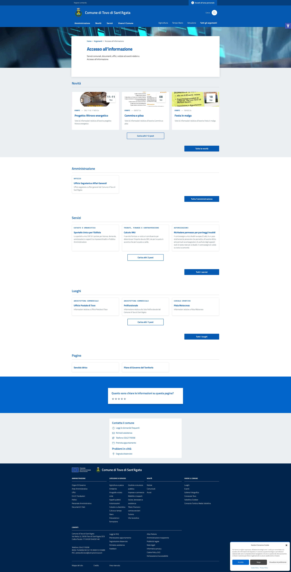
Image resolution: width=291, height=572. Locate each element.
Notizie (149, 485)
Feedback (113, 548)
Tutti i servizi (202, 272)
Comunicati (151, 488)
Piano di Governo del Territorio (138, 367)
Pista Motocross (182, 305)
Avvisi (149, 492)
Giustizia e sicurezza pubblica (135, 487)
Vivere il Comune (125, 23)
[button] (288, 26)
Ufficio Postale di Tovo (84, 305)
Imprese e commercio (136, 492)
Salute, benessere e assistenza (135, 501)
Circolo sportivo (182, 301)
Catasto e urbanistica (84, 228)
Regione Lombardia (80, 2)
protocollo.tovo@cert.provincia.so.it (89, 552)
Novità (98, 23)
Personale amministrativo (81, 503)
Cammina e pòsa (134, 115)
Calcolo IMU (129, 232)
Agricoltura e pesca (116, 485)
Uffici (74, 492)
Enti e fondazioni (78, 496)
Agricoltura (163, 22)
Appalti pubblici (115, 499)
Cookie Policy (255, 568)
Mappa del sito (77, 565)
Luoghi (186, 485)
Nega (259, 562)
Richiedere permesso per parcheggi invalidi (194, 232)
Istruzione (191, 22)
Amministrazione (82, 23)
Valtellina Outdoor (191, 499)
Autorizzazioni (181, 228)
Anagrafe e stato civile (115, 494)
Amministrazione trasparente (158, 537)
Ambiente (113, 488)
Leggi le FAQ (114, 534)
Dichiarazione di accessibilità (157, 556)
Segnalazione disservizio (118, 541)
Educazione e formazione (114, 520)
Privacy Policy (264, 568)
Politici (74, 499)
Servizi (110, 23)
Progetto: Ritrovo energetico (91, 115)
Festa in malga (183, 115)
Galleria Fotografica (191, 492)
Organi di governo (79, 485)
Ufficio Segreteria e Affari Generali (90, 183)
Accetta (240, 562)
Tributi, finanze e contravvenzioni (141, 228)
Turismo (131, 514)
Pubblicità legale (153, 541)
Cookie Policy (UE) (153, 552)
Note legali (151, 545)
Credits (96, 565)
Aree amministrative (79, 488)
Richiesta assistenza (117, 545)
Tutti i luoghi (201, 336)
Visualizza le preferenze (277, 562)
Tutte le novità (201, 148)
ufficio (77, 178)
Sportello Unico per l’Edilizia (87, 232)
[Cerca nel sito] (214, 12)
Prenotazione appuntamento (120, 537)
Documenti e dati (78, 507)
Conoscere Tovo (190, 496)
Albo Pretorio (152, 534)
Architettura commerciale (86, 301)
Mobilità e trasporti (135, 496)
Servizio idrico (80, 367)
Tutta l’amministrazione (201, 198)
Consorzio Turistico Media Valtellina (197, 503)
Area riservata (114, 565)
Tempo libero (177, 22)
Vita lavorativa (133, 518)
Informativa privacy (154, 548)
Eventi (77, 110)
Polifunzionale (131, 305)
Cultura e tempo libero (115, 512)
